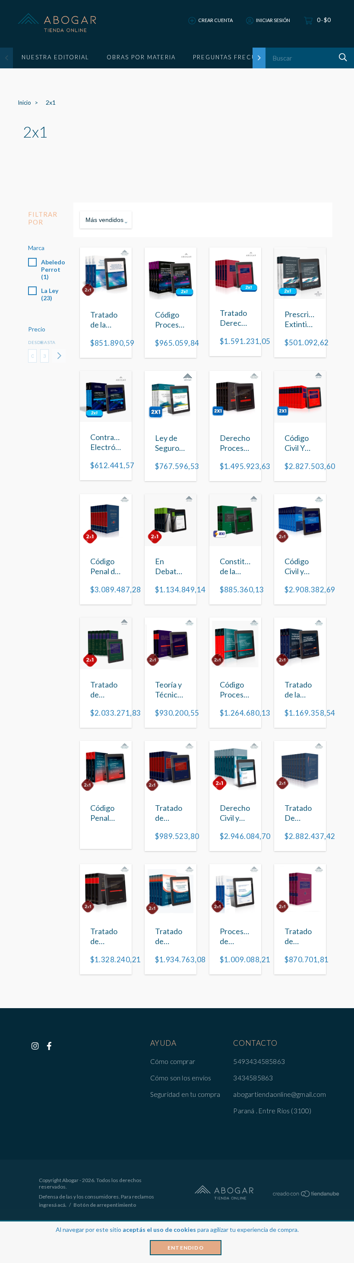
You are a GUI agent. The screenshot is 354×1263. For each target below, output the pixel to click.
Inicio (24, 102)
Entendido (186, 1247)
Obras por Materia (141, 57)
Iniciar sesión (273, 20)
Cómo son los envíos (181, 1078)
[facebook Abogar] (49, 1046)
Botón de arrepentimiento (104, 1205)
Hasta (44, 342)
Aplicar (59, 356)
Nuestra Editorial (55, 57)
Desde (32, 342)
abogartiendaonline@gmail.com (279, 1094)
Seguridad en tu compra (185, 1094)
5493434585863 (259, 1061)
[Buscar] (342, 57)
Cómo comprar (172, 1061)
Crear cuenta (215, 20)
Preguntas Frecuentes (235, 57)
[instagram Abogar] (35, 1046)
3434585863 (253, 1078)
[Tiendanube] (306, 1195)
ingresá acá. (52, 1205)
